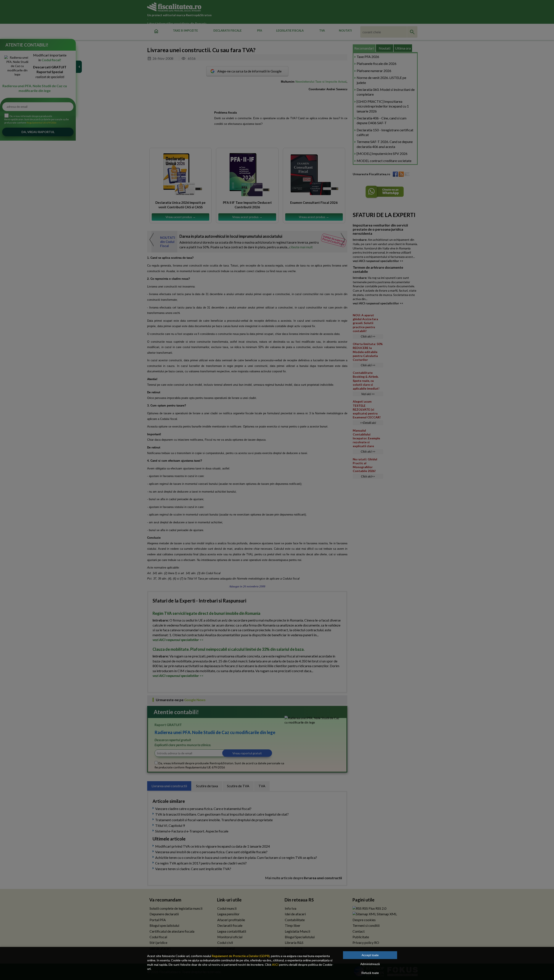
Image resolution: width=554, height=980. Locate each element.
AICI (275, 964)
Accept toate (370, 955)
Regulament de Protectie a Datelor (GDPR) (241, 956)
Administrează (370, 964)
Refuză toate (370, 973)
